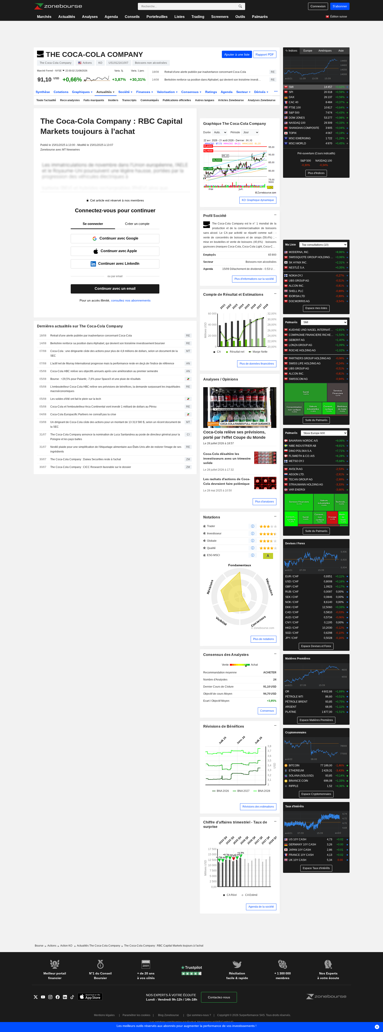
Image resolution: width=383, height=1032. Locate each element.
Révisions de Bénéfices (223, 726)
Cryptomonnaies (295, 732)
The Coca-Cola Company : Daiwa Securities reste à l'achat (85, 459)
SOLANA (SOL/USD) (301, 775)
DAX (291, 97)
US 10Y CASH (297, 839)
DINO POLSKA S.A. (300, 450)
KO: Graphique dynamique (258, 200)
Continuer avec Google (119, 238)
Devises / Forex (295, 543)
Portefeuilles (157, 17)
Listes (179, 17)
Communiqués (150, 100)
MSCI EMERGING (300, 138)
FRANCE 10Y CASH (301, 854)
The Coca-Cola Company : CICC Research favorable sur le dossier (90, 467)
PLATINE (290, 711)
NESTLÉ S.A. (297, 267)
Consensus (190, 92)
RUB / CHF (292, 591)
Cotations (61, 92)
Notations (211, 517)
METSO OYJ (296, 461)
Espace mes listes (316, 308)
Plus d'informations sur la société (254, 278)
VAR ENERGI (297, 489)
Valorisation (166, 92)
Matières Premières (297, 658)
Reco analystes (70, 100)
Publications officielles (177, 100)
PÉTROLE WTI (294, 696)
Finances (143, 92)
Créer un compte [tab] (137, 224)
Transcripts (129, 100)
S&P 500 (294, 112)
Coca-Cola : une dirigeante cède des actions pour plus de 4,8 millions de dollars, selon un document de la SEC (114, 353)
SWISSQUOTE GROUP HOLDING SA (311, 257)
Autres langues (204, 100)
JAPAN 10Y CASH (300, 849)
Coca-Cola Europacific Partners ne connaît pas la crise (83, 414)
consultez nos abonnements (130, 300)
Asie (341, 50)
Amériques (325, 50)
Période (235, 132)
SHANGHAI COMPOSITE (304, 127)
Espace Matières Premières (316, 720)
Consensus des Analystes (226, 655)
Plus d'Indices (316, 173)
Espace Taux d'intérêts (316, 868)
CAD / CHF (292, 612)
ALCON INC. (296, 285)
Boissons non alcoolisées (261, 261)
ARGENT (290, 706)
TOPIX (293, 133)
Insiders (113, 100)
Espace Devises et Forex (316, 646)
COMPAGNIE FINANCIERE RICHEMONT (311, 334)
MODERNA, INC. (299, 252)
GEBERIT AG (297, 340)
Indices (292, 50)
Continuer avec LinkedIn (118, 263)
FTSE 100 (295, 107)
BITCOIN (294, 765)
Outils (240, 17)
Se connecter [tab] (93, 224)
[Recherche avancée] (240, 6)
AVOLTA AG (296, 469)
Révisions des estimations (258, 806)
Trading (198, 17)
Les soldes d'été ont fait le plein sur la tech (75, 398)
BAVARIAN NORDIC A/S (303, 440)
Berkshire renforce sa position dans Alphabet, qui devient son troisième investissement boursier (213, 79)
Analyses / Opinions (220, 379)
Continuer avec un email (115, 288)
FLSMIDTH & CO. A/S (302, 456)
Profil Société (215, 216)
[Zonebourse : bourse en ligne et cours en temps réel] (58, 6)
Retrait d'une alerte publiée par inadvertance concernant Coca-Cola (205, 71)
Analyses (90, 17)
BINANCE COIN (298, 780)
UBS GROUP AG (299, 280)
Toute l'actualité (46, 100)
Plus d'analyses (264, 501)
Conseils (132, 17)
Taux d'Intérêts (294, 806)
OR (287, 691)
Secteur (242, 92)
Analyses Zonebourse (262, 100)
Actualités (66, 17)
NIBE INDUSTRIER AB (302, 445)
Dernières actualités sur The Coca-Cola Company (80, 326)
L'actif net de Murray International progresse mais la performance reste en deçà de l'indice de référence (112, 363)
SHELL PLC (296, 291)
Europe (307, 50)
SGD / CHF (292, 632)
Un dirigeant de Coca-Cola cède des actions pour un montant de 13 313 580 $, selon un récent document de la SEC (115, 424)
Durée (207, 132)
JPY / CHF (291, 638)
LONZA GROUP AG (300, 345)
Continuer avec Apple (119, 251)
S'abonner (340, 6)
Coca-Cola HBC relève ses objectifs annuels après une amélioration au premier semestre (104, 371)
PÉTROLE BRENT (296, 701)
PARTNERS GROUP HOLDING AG (310, 358)
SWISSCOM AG (298, 379)
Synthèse (43, 92)
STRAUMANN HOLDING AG (306, 484)
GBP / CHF (291, 586)
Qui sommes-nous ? (199, 1015)
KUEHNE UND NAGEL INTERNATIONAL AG (311, 329)
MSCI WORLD (297, 143)
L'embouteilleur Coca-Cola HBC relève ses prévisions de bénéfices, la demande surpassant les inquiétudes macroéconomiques (115, 389)
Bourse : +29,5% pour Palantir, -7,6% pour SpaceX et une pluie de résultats (95, 379)
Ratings (211, 92)
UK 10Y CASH (297, 860)
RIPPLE (293, 786)
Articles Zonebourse (231, 100)
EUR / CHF (292, 576)
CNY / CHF (292, 622)
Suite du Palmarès (316, 420)
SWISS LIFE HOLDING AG (304, 363)
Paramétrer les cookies (136, 1015)
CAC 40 (293, 102)
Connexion (318, 6)
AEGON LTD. (297, 474)
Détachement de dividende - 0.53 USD (253, 269)
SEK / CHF (291, 597)
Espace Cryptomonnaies (316, 794)
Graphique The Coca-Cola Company (234, 124)
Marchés (44, 17)
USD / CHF (292, 581)
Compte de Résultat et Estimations (233, 294)
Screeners (220, 17)
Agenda (111, 17)
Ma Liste (290, 244)
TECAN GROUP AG (301, 479)
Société (124, 92)
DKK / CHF (291, 607)
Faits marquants (94, 100)
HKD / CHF (292, 627)
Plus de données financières (257, 363)
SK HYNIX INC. (298, 262)
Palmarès (260, 17)
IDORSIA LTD (297, 296)
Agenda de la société (261, 906)
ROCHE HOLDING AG (302, 350)
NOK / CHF (292, 602)
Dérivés (260, 92)
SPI (291, 92)
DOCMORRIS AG (299, 301)
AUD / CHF (292, 617)
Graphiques (81, 92)
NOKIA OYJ (296, 275)
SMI (291, 87)
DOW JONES (297, 117)
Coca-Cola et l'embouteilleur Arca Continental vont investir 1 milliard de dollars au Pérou (103, 406)
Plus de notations (263, 639)
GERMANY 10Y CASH (302, 844)
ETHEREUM (296, 770)
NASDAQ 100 (297, 122)
